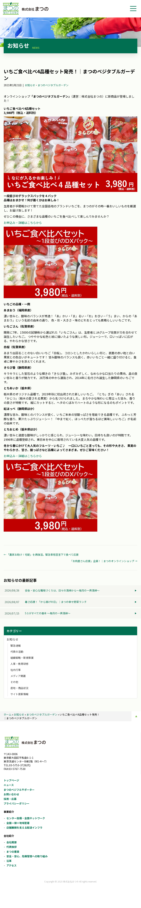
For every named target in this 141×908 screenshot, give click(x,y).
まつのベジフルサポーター (19, 789)
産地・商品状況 (19, 688)
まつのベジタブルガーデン (53, 85)
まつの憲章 (12, 851)
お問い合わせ (11, 794)
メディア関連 (18, 676)
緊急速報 (15, 645)
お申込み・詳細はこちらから (23, 222)
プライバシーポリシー (16, 803)
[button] (133, 8)
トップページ (11, 780)
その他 (14, 682)
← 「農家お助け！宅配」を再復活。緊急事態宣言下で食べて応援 (41, 554)
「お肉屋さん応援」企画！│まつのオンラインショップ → (103, 561)
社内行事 (15, 670)
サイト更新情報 (19, 694)
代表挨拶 (11, 847)
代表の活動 (16, 651)
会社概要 (11, 842)
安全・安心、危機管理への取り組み (27, 856)
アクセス (11, 865)
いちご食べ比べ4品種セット (22, 108)
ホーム (7, 714)
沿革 (9, 861)
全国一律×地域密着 (18, 823)
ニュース (9, 785)
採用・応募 (10, 799)
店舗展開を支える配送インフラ (24, 827)
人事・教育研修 (19, 664)
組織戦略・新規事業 (22, 657)
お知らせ (30, 85)
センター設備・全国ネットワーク (25, 818)
